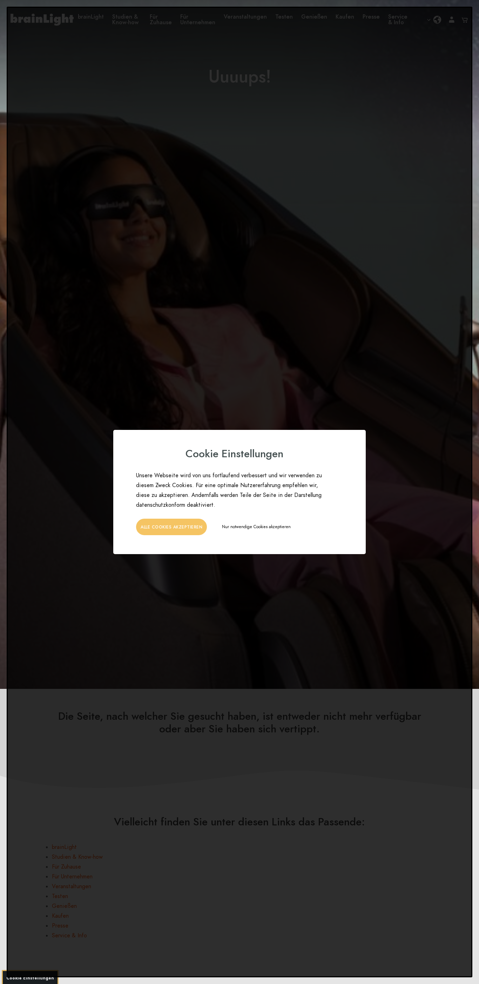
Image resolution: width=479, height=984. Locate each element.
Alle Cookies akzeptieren (171, 527)
